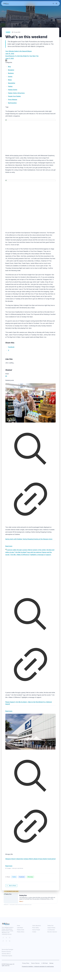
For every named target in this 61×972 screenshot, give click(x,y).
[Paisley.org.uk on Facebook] (3, 937)
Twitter (14, 876)
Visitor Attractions (36, 925)
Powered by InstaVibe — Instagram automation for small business (38, 966)
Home (18, 925)
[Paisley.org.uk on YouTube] (6, 941)
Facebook (21, 876)
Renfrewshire (12, 103)
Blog (9, 66)
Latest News (20, 927)
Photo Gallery (35, 927)
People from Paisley (14, 96)
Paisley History (20, 931)
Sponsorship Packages (7, 949)
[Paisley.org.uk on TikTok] (3, 941)
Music (10, 80)
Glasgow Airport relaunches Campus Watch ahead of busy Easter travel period (30, 859)
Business (11, 73)
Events (10, 76)
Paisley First (50, 925)
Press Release (12, 99)
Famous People (36, 929)
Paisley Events (12, 89)
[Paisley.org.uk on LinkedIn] (9, 941)
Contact (34, 931)
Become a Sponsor (52, 931)
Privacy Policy (25, 963)
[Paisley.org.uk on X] (6, 937)
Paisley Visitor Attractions (16, 93)
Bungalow (11, 70)
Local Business (51, 929)
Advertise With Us (6, 953)
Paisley (10, 86)
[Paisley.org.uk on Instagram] (9, 937)
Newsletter (11, 83)
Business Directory (6, 951)
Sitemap (51, 963)
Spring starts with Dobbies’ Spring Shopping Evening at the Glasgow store (28, 539)
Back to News (12, 885)
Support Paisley (51, 927)
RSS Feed (45, 963)
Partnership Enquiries (7, 955)
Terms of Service (35, 963)
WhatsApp (30, 876)
